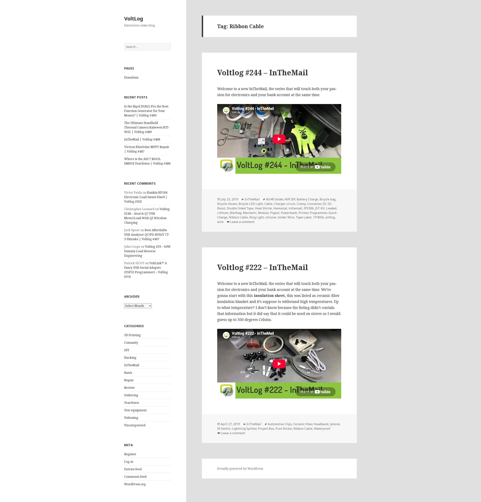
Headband (321, 424)
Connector (314, 204)
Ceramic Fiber (302, 424)
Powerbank (289, 213)
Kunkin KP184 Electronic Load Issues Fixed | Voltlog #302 (145, 197)
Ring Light (256, 217)
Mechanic (249, 213)
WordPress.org (135, 484)
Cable (268, 204)
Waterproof (322, 429)
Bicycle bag (327, 199)
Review (129, 388)
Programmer (318, 213)
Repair (129, 380)
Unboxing (131, 418)
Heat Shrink (263, 208)
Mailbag (235, 213)
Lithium (222, 213)
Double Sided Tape (240, 208)
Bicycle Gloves (227, 204)
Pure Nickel (283, 429)
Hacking (130, 358)
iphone (335, 424)
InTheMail (131, 365)
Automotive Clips (280, 424)
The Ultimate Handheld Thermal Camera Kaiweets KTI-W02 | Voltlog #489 (146, 127)
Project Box (266, 429)
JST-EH (320, 208)
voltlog (330, 217)
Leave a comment (242, 222)
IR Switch (223, 429)
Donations (131, 77)
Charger (279, 204)
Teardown (131, 403)
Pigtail (274, 213)
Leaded (331, 208)
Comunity (131, 342)
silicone (270, 217)
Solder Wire (286, 217)
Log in (128, 462)
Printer (303, 213)
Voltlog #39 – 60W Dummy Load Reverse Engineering (147, 251)
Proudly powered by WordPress (240, 469)
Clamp (301, 204)
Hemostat (280, 208)
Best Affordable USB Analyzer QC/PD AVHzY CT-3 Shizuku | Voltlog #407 (147, 234)
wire (220, 222)
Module (263, 213)
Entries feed (133, 469)
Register (130, 454)
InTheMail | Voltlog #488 (142, 139)
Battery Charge (307, 199)
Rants (128, 373)
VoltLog (133, 18)
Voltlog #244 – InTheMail (262, 72)
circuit (290, 204)
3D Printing (132, 335)
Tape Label (304, 217)
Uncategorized (134, 425)
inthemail (295, 208)
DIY (126, 350)
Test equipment (135, 410)
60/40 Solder (274, 199)
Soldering (131, 395)
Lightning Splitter (244, 429)
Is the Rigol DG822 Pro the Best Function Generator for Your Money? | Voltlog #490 (146, 110)
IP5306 (309, 208)
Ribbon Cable (238, 217)
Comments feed (135, 477)
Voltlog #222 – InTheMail (262, 267)
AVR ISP (290, 199)
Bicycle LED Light (251, 204)
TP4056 (318, 217)
